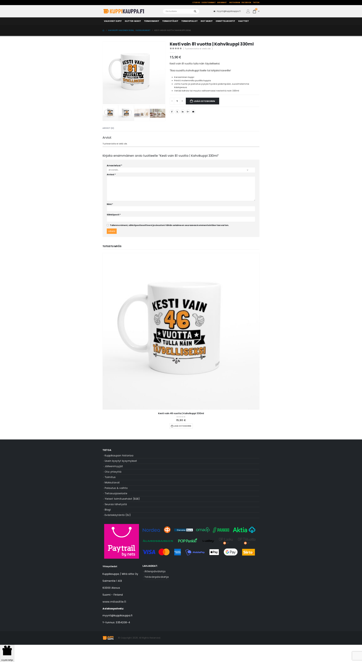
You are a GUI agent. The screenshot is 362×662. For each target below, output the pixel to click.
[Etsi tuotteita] (195, 11)
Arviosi (111, 174)
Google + (188, 111)
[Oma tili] (247, 11)
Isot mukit (207, 21)
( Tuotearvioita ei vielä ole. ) (198, 48)
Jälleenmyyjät (114, 466)
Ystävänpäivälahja (157, 577)
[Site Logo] (124, 11)
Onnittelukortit (225, 21)
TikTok (256, 2)
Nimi (110, 204)
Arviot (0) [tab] (108, 128)
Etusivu (196, 2)
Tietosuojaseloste (116, 493)
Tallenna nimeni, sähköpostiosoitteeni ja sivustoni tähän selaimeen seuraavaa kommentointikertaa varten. (169, 225)
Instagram (234, 2)
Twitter (177, 111)
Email (193, 111)
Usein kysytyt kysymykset (121, 461)
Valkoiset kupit (113, 21)
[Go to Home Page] (103, 30)
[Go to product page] (181, 331)
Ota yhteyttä (113, 472)
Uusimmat (222, 2)
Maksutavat (112, 482)
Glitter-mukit (133, 21)
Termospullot (189, 21)
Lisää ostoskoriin (204, 101)
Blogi (108, 509)
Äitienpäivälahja (155, 571)
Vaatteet (243, 21)
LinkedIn (182, 111)
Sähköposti (114, 214)
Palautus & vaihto (116, 488)
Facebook (246, 2)
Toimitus (110, 477)
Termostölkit (170, 21)
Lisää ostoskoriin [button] (182, 426)
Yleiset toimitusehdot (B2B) (122, 498)
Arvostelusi (114, 165)
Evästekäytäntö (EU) (118, 515)
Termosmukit (151, 21)
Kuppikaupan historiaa (119, 455)
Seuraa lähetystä (116, 504)
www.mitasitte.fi (114, 602)
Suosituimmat (209, 2)
